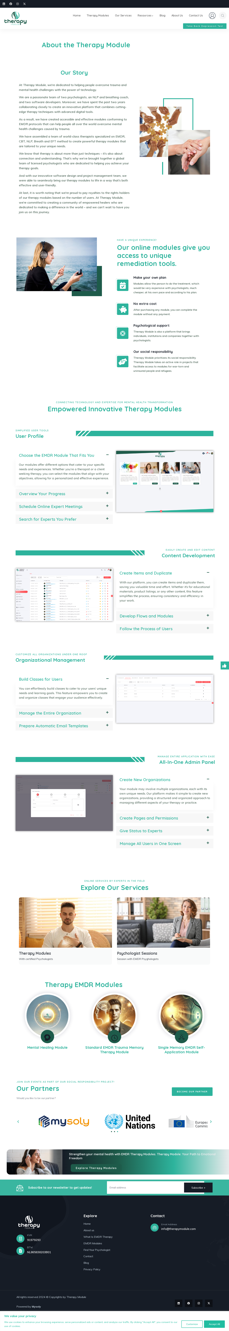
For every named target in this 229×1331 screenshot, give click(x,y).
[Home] (15, 18)
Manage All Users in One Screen (150, 843)
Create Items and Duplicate (146, 573)
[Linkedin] (4, 4)
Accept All (214, 1324)
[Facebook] (10, 4)
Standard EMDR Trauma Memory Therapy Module (114, 1049)
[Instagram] (17, 4)
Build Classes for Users (40, 679)
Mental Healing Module (47, 1047)
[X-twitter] (24, 4)
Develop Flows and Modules (146, 615)
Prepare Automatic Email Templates (53, 725)
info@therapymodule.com (178, 1229)
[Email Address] (155, 1228)
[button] (64, 455)
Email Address (169, 1224)
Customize (192, 1324)
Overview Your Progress (42, 493)
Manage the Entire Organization (50, 713)
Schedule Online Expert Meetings (50, 506)
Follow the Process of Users (146, 628)
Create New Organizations (145, 779)
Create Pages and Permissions (149, 818)
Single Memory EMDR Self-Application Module (181, 1049)
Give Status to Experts (141, 830)
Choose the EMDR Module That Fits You (56, 455)
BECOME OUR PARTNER (192, 1091)
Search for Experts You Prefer (48, 519)
